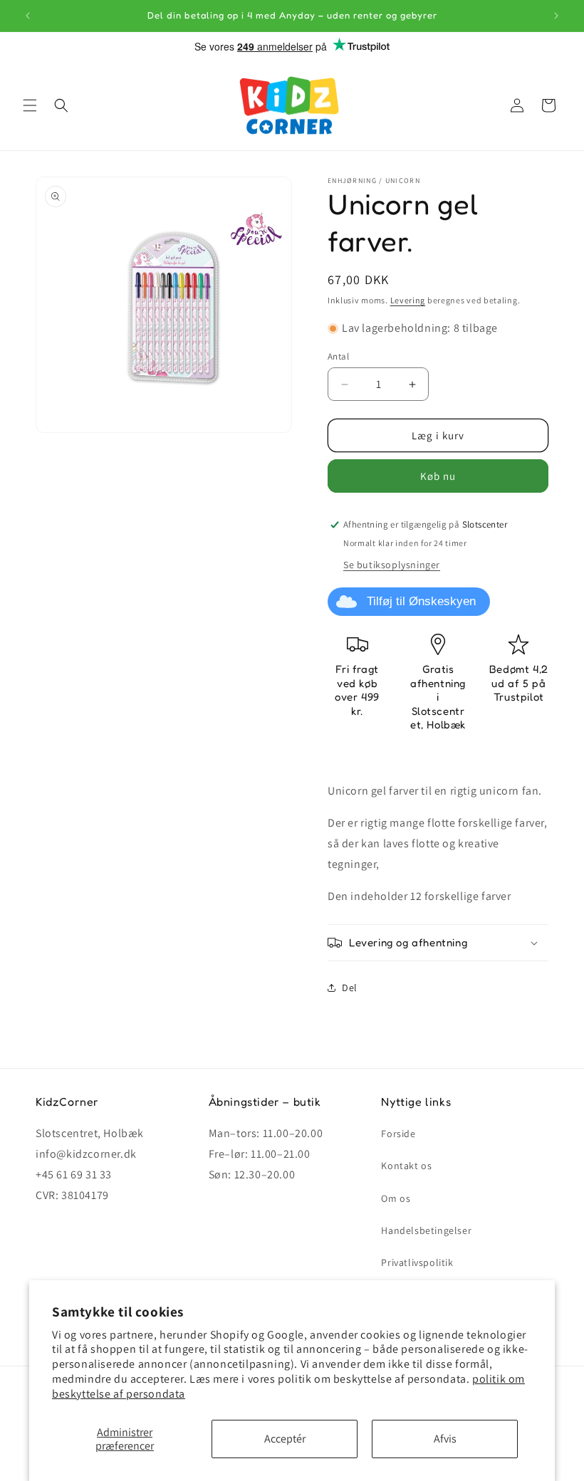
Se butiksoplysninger (391, 564)
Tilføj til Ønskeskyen (421, 601)
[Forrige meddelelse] (27, 15)
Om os (395, 1198)
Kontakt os (406, 1165)
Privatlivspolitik (417, 1262)
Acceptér (285, 1438)
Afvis (445, 1438)
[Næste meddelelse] (556, 15)
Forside (398, 1133)
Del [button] (350, 987)
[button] (30, 105)
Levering (408, 300)
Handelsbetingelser (426, 1230)
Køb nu (438, 476)
